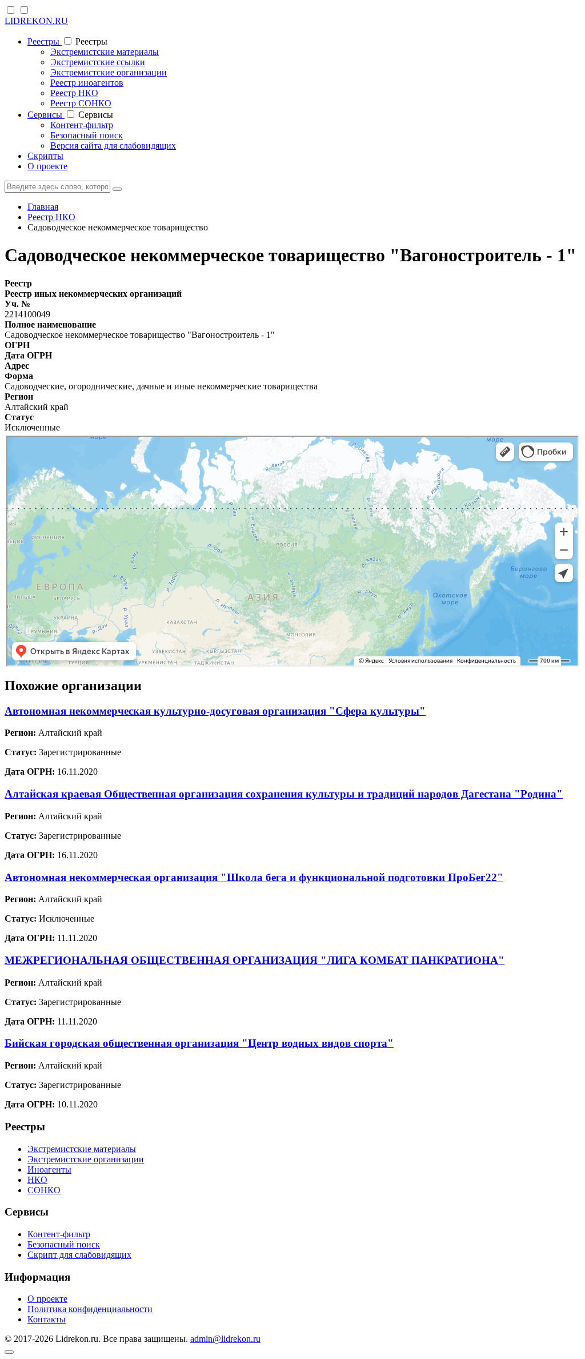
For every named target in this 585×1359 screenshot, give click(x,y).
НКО (37, 1180)
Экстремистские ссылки (97, 62)
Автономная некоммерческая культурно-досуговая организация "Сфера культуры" (215, 711)
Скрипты (45, 156)
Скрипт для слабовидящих (79, 1255)
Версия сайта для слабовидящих (113, 145)
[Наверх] (9, 1352)
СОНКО (44, 1190)
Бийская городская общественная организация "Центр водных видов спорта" (199, 1043)
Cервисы (46, 114)
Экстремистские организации (108, 72)
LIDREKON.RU (36, 21)
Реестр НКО (74, 93)
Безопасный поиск (86, 135)
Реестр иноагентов (86, 82)
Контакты (46, 1319)
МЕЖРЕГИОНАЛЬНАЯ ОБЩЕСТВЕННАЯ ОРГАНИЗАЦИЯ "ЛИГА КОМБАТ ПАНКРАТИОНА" (254, 960)
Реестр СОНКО (80, 103)
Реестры (44, 41)
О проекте (47, 166)
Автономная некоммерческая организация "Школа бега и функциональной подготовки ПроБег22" (254, 877)
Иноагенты (49, 1169)
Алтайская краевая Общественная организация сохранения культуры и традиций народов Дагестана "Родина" (284, 794)
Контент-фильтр (81, 125)
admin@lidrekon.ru (225, 1339)
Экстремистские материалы (104, 52)
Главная (42, 207)
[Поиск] (117, 189)
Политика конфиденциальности (90, 1309)
